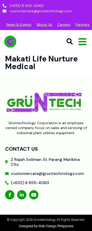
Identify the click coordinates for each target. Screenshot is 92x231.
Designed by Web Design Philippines (46, 226)
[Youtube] (33, 194)
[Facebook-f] (9, 194)
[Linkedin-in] (21, 194)
